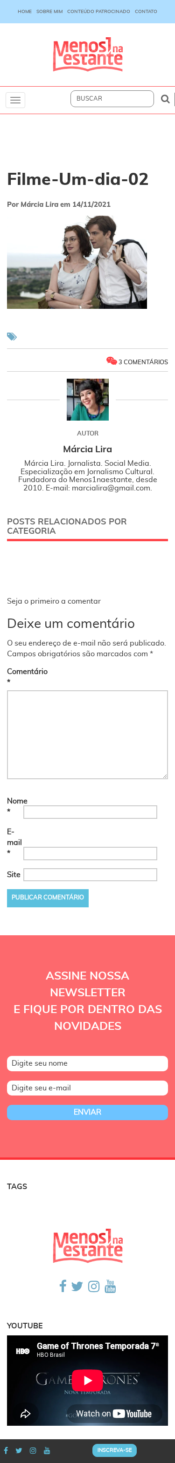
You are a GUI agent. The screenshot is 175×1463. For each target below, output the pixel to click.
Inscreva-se (115, 1450)
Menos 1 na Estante (88, 54)
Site (14, 874)
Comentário (14, 677)
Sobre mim (49, 11)
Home (25, 11)
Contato (146, 11)
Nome (14, 806)
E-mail (14, 842)
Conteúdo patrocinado (98, 11)
